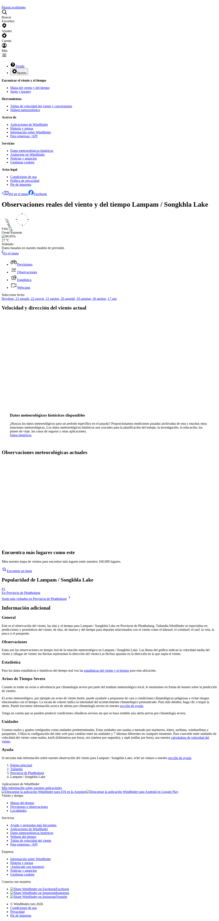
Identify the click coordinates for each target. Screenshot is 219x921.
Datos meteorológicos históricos (31, 151)
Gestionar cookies (22, 162)
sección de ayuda (131, 706)
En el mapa (11, 253)
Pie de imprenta (20, 184)
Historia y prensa (21, 128)
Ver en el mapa (18, 194)
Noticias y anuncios (23, 158)
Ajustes (22, 73)
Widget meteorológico (25, 110)
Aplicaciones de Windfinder (29, 124)
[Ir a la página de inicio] (2, 3)
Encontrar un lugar (19, 571)
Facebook (40, 194)
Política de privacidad (24, 180)
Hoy (5, 299)
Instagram (62, 893)
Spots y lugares (20, 91)
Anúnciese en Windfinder (27, 154)
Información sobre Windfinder (30, 132)
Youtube (61, 897)
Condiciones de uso (23, 177)
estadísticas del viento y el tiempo (106, 670)
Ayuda (19, 66)
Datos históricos (20, 435)
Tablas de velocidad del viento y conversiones (41, 106)
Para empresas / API (23, 136)
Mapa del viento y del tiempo (30, 88)
